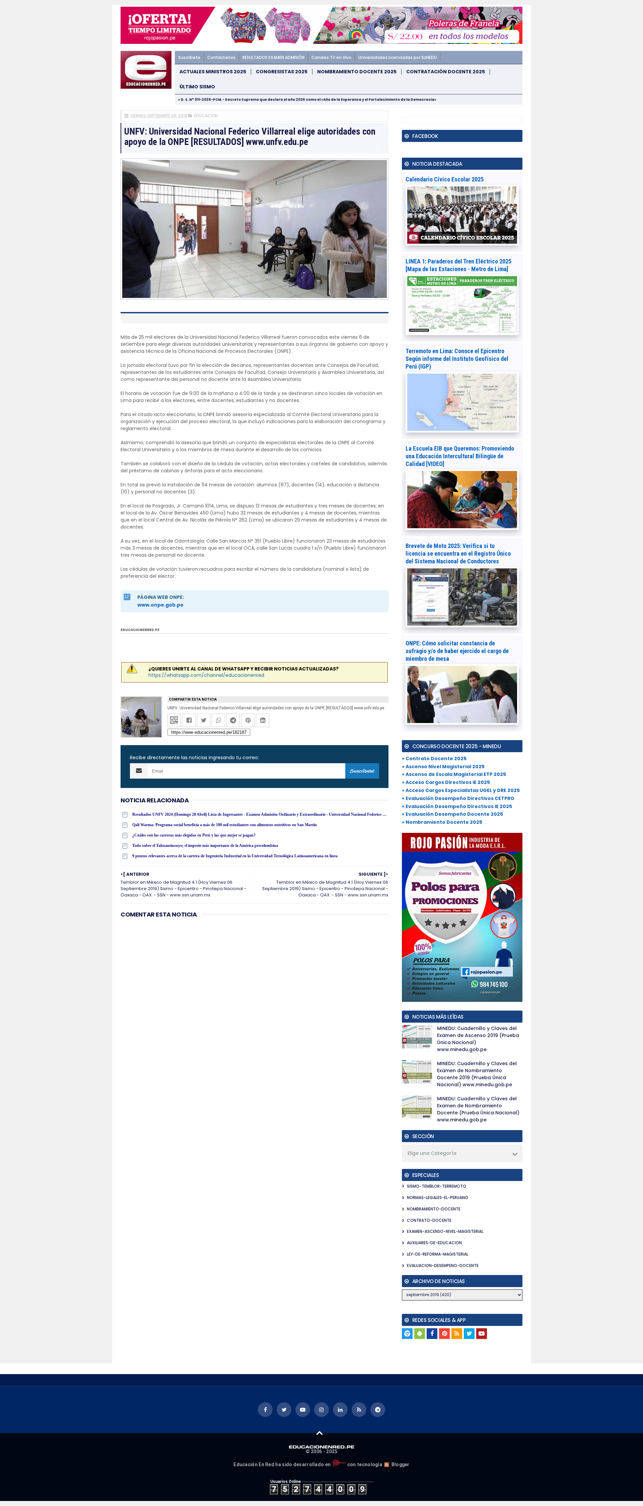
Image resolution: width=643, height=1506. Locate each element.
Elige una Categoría (432, 1153)
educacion (206, 115)
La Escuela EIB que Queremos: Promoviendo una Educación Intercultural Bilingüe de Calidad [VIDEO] (460, 456)
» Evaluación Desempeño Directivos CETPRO (458, 798)
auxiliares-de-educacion (434, 1243)
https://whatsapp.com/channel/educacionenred (206, 675)
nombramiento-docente (433, 1209)
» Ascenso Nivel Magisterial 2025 (443, 766)
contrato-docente (429, 1220)
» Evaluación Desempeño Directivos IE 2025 (457, 806)
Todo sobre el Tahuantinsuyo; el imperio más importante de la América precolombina (205, 845)
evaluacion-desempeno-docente (443, 1265)
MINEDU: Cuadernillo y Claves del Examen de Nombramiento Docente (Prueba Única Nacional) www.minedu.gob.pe (478, 1109)
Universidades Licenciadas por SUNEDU (397, 57)
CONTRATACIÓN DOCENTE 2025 (445, 72)
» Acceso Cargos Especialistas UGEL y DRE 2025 (461, 790)
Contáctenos (221, 57)
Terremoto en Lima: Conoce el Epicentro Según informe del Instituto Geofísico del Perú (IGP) (457, 358)
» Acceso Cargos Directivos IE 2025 (446, 782)
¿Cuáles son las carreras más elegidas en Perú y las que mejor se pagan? (194, 835)
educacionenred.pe (140, 629)
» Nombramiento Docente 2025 (442, 822)
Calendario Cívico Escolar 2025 (445, 179)
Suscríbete (189, 57)
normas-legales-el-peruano (437, 1197)
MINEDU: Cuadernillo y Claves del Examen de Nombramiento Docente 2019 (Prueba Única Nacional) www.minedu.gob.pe (477, 1074)
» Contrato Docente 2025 (434, 758)
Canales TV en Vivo (331, 57)
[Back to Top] (319, 1432)
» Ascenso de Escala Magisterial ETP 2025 (454, 774)
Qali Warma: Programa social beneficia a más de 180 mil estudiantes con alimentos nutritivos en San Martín (224, 824)
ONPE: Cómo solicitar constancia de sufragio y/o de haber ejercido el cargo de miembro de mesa (457, 651)
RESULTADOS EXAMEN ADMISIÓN (273, 57)
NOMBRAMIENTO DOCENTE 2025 (357, 72)
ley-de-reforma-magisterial (437, 1254)
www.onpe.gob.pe (160, 605)
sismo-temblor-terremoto (436, 1186)
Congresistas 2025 (281, 72)
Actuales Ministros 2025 (213, 72)
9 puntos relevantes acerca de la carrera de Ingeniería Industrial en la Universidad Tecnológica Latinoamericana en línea (235, 856)
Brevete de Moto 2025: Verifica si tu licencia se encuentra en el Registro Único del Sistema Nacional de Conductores (458, 553)
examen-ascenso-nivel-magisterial (445, 1231)
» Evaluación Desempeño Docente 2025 (452, 814)
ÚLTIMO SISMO (197, 87)
